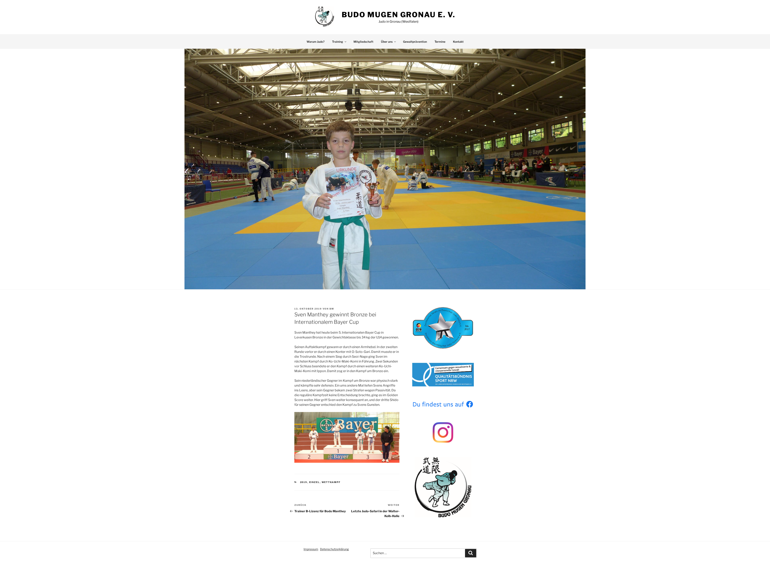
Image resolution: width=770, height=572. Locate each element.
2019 (303, 482)
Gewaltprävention (415, 41)
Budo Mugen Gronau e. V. (398, 14)
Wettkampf (331, 482)
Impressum (311, 549)
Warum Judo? (315, 41)
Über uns (387, 41)
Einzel (314, 482)
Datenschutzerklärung (334, 549)
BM (331, 308)
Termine (440, 41)
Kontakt (458, 41)
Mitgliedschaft (363, 41)
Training (337, 41)
